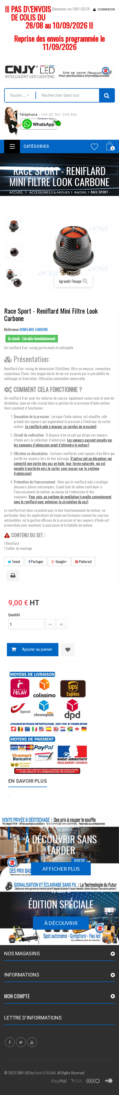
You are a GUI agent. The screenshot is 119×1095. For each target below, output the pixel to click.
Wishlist (94, 146)
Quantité (14, 614)
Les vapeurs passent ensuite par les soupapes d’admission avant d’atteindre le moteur (63, 442)
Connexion (106, 9)
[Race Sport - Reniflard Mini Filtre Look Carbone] (14, 226)
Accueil (16, 192)
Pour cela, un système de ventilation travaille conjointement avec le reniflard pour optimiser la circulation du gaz (63, 499)
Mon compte (17, 996)
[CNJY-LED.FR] (59, 70)
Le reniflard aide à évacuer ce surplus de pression (60, 426)
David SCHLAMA (45, 1072)
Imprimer (14, 576)
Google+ (61, 561)
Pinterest (85, 561)
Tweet (15, 561)
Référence (11, 329)
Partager (36, 561)
